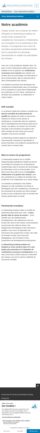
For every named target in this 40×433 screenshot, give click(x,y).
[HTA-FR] (17, 5)
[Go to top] (38, 386)
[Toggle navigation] (36, 6)
